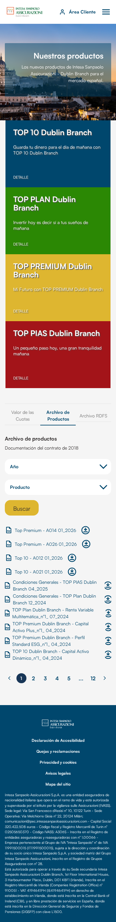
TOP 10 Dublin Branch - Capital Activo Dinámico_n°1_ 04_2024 (51, 654)
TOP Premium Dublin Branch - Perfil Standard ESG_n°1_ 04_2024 (48, 641)
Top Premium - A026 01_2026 (46, 544)
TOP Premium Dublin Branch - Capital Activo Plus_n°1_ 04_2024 (51, 627)
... (81, 678)
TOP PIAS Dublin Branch (56, 333)
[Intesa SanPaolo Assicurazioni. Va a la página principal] (24, 11)
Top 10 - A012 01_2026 (39, 558)
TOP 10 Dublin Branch (52, 132)
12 (93, 678)
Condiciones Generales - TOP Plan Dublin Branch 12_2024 (54, 599)
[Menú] (106, 12)
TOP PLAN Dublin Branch (44, 203)
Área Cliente (82, 11)
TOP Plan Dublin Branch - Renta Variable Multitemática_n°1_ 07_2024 (52, 613)
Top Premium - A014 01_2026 (45, 530)
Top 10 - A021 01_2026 (39, 571)
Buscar (21, 508)
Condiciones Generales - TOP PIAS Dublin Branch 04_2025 (55, 585)
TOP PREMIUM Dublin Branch (52, 270)
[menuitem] (22, 415)
